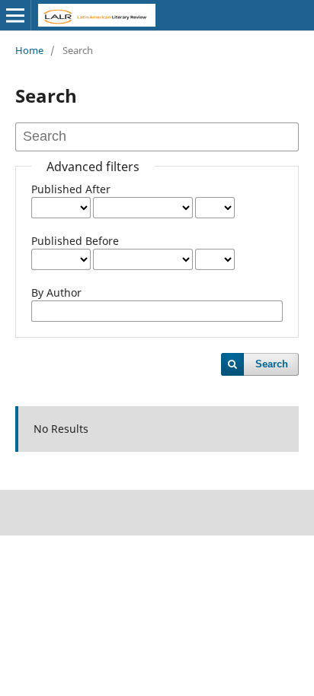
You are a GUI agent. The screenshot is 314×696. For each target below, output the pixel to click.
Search (271, 364)
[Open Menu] (15, 15)
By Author (56, 292)
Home (29, 50)
